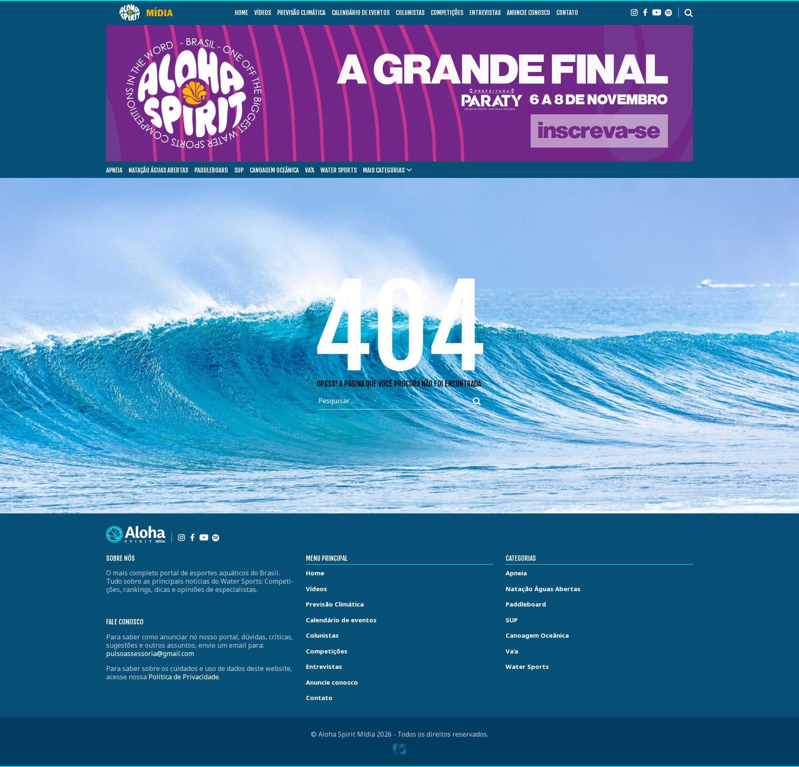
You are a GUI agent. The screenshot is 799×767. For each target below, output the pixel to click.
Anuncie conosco (528, 13)
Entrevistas (485, 13)
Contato (567, 13)
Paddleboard (211, 170)
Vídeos (262, 13)
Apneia (114, 170)
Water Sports (338, 170)
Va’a (309, 170)
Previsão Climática (301, 13)
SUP (238, 170)
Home (241, 13)
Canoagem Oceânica (274, 170)
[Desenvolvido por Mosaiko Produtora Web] (399, 749)
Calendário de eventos (361, 13)
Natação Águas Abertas (158, 170)
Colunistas (410, 13)
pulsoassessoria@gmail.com (150, 653)
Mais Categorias (383, 170)
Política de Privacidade (184, 676)
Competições (447, 13)
